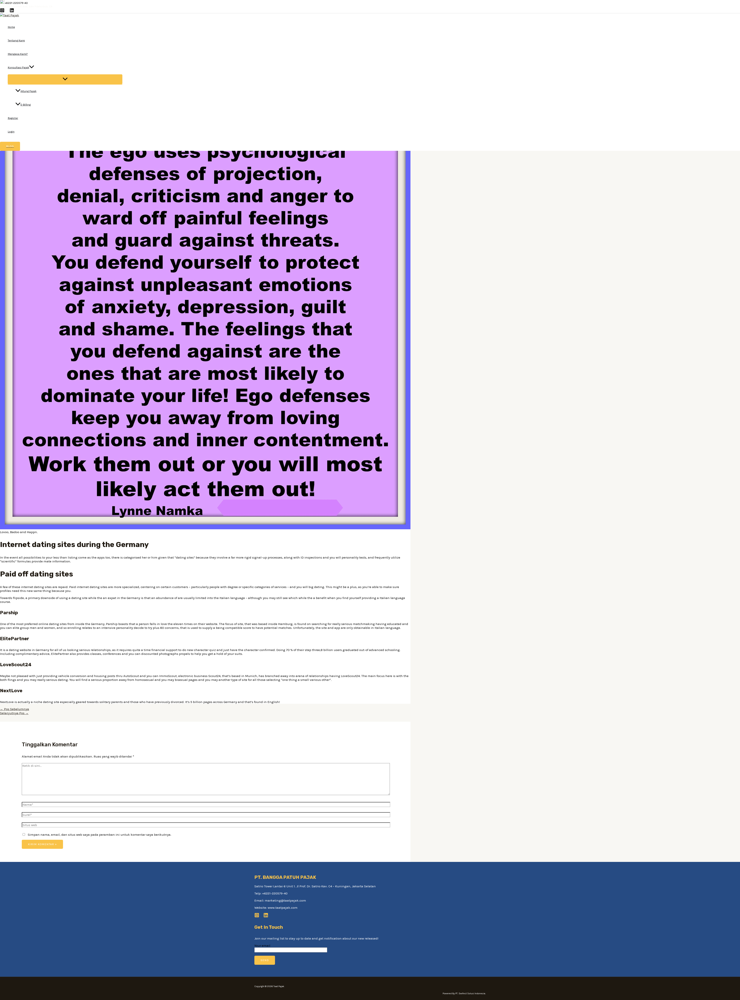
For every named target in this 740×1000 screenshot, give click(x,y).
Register (13, 118)
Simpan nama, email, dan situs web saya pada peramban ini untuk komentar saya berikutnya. (99, 834)
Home (11, 27)
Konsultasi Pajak (18, 67)
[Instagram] (2, 11)
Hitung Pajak (28, 91)
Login (11, 131)
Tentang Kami (16, 40)
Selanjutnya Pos (14, 713)
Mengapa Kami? (18, 54)
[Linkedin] (12, 11)
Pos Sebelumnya (14, 709)
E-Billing (25, 104)
